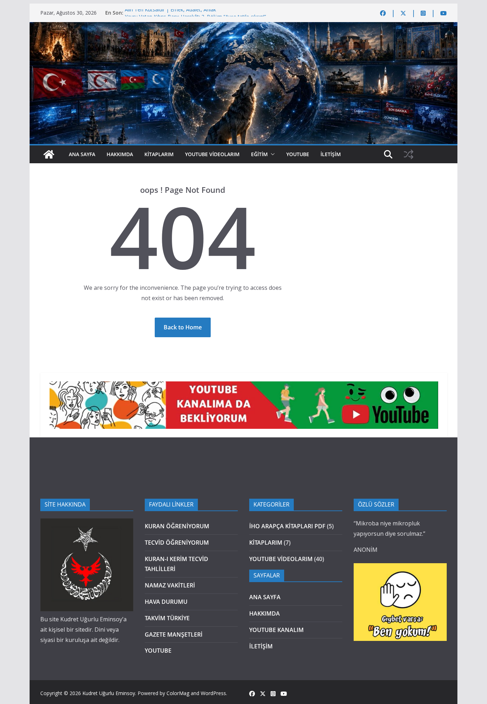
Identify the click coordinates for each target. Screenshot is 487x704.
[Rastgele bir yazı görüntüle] (408, 154)
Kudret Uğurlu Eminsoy (108, 693)
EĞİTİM (259, 154)
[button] (271, 154)
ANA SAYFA (82, 154)
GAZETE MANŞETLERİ (174, 634)
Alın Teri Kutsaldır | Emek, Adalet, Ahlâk (170, 12)
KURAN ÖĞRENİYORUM (177, 526)
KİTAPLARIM (159, 154)
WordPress (213, 693)
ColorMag (177, 693)
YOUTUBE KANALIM (276, 630)
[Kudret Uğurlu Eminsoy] (243, 27)
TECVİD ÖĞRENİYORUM (177, 542)
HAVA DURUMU (166, 602)
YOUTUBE (297, 154)
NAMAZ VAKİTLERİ (170, 585)
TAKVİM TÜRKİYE (167, 618)
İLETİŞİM (331, 154)
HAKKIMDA (120, 154)
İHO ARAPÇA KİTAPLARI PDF (287, 526)
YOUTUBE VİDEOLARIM (212, 154)
